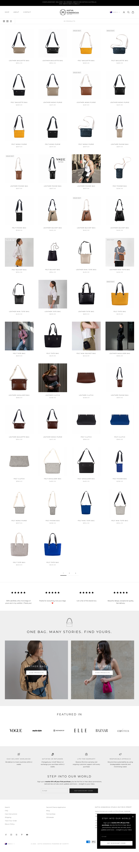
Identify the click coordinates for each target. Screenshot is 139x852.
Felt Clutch (86, 437)
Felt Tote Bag (120, 311)
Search (7, 807)
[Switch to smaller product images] (7, 21)
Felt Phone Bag (120, 186)
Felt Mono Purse (19, 144)
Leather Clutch (52, 395)
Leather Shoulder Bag (119, 353)
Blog (48, 811)
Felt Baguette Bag (86, 60)
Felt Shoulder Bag (52, 479)
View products (36, 672)
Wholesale (50, 817)
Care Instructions (11, 814)
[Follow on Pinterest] (22, 835)
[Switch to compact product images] (11, 21)
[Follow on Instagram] (11, 835)
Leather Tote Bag (53, 311)
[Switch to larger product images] (4, 21)
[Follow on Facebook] (6, 835)
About (16, 12)
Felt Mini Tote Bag (86, 520)
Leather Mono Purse (52, 102)
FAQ (6, 811)
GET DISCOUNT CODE (116, 843)
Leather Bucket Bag (52, 228)
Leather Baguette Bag (19, 60)
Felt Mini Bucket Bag (86, 353)
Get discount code (83, 790)
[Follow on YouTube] (27, 835)
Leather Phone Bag (120, 144)
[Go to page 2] (76, 573)
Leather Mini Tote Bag (86, 269)
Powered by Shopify (60, 844)
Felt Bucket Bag (19, 269)
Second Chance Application (56, 807)
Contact (27, 12)
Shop (7, 12)
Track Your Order (11, 821)
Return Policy (10, 824)
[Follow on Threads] (16, 835)
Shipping (8, 817)
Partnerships (50, 814)
